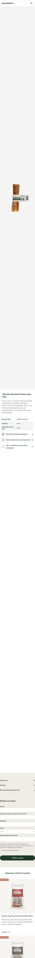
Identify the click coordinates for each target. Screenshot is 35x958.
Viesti (9, 835)
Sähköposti (3, 821)
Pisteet (2, 828)
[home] (7, 3)
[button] (31, 3)
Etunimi (2, 806)
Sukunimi (13, 813)
